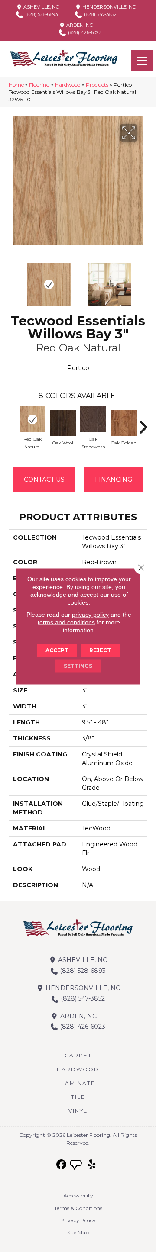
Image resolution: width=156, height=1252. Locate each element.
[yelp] (92, 1164)
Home (16, 84)
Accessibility (78, 1195)
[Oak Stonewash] (93, 419)
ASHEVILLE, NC (40, 7)
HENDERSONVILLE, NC (108, 7)
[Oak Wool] (63, 423)
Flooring (39, 84)
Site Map (78, 1232)
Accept (57, 650)
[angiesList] (77, 1166)
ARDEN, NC (79, 25)
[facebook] (61, 1164)
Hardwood (68, 84)
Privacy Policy (78, 1220)
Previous (13, 280)
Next (143, 280)
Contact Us (44, 479)
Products (97, 84)
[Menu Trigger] (142, 60)
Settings (78, 665)
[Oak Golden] (123, 423)
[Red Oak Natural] (32, 419)
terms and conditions (66, 621)
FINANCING (113, 479)
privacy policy (90, 614)
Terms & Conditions (78, 1208)
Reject (100, 650)
